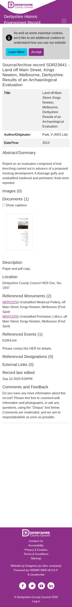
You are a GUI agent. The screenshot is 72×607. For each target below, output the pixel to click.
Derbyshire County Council (34, 597)
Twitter (32, 585)
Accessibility (36, 545)
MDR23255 (10, 316)
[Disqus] (36, 476)
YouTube (41, 585)
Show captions (16, 205)
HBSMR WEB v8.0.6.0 (44, 570)
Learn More (16, 52)
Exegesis (31, 565)
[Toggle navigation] (64, 21)
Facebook (22, 585)
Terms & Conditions (36, 554)
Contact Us (36, 541)
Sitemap (36, 558)
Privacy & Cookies (36, 549)
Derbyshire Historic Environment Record (22, 19)
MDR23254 (10, 302)
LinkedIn (50, 585)
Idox (45, 565)
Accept (36, 52)
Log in (36, 601)
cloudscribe (37, 574)
